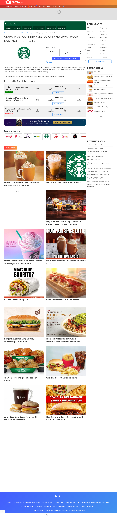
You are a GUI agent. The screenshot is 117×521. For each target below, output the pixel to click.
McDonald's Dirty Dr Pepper (95, 148)
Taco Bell (102, 54)
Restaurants (9, 6)
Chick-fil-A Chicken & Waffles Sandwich (98, 145)
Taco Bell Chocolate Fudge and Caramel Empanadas (98, 185)
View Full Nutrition (58, 93)
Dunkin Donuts (91, 37)
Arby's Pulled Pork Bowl (93, 160)
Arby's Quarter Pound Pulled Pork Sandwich (99, 168)
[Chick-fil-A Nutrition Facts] (18, 136)
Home (9, 502)
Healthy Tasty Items (87, 502)
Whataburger (103, 57)
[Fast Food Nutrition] (14, 2)
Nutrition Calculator (21, 6)
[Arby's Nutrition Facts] (56, 136)
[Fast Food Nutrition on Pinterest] (56, 496)
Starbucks (102, 50)
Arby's (89, 28)
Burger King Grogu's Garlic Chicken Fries (98, 171)
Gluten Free (41, 6)
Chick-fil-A (90, 31)
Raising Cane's (104, 47)
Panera (102, 44)
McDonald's (103, 41)
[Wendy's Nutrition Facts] (9, 136)
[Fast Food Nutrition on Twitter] (59, 496)
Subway (89, 54)
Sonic (88, 50)
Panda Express (91, 44)
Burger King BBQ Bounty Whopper (96, 178)
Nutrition (9, 28)
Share (50, 62)
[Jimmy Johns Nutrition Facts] (75, 136)
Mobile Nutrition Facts (102, 502)
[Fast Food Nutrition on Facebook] (52, 496)
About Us (76, 502)
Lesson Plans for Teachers (63, 502)
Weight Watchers (38, 28)
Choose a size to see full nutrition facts (65, 58)
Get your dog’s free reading (63, 122)
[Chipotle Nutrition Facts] (84, 136)
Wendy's (89, 57)
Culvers (89, 34)
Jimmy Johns (103, 37)
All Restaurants (100, 61)
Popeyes (89, 47)
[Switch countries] (64, 6)
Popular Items (51, 28)
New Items (32, 6)
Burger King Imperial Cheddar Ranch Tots (98, 174)
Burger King (103, 28)
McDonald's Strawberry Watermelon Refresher (97, 152)
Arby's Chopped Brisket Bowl (95, 156)
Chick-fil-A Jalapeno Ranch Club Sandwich (98, 181)
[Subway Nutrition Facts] (37, 136)
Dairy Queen (103, 34)
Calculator (17, 28)
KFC (88, 41)
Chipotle (102, 31)
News (49, 6)
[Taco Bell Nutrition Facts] (28, 136)
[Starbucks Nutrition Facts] (46, 136)
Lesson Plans (57, 6)
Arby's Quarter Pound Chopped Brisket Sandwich (98, 164)
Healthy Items (26, 28)
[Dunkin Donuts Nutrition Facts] (65, 136)
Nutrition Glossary (47, 502)
